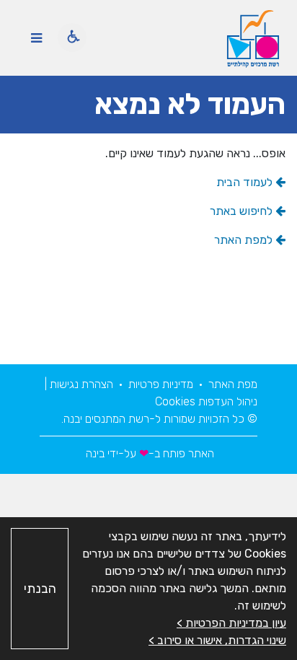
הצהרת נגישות (80, 384)
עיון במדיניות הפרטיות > (231, 623)
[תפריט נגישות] (72, 37)
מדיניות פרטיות (159, 384)
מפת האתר (231, 384)
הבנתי (40, 589)
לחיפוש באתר (242, 211)
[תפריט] (36, 37)
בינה (94, 453)
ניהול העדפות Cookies (206, 401)
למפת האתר (244, 240)
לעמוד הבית (245, 182)
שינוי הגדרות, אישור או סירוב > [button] (217, 640)
